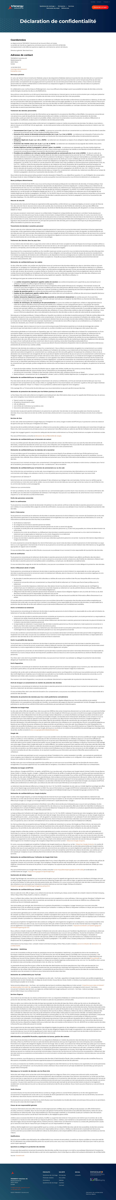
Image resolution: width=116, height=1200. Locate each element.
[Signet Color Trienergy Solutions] (12, 1172)
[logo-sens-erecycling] (97, 1179)
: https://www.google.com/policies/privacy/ (40, 871)
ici (97, 954)
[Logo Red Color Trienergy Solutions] (15, 4)
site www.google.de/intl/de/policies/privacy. (44, 730)
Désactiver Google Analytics (76, 841)
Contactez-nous (16, 71)
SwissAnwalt (20, 1155)
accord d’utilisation (83, 944)
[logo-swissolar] (97, 1172)
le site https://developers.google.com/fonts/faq (69, 869)
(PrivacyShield (94, 958)
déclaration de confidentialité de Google (48, 436)
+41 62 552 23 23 (16, 1189)
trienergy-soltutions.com (19, 69)
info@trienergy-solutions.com (20, 1187)
